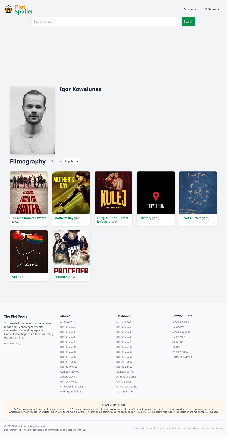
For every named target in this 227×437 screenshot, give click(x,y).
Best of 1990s (68, 356)
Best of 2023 (67, 336)
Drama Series (124, 366)
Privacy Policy (180, 351)
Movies (188, 9)
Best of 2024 (67, 332)
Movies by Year (181, 332)
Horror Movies (68, 381)
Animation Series (126, 376)
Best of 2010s (68, 346)
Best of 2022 (67, 341)
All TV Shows (123, 322)
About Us (177, 341)
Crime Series (123, 381)
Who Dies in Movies (72, 386)
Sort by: (56, 161)
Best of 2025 (67, 327)
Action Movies (68, 376)
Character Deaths (126, 386)
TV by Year (178, 336)
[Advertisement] (113, 55)
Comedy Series (125, 371)
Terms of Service (182, 356)
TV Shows (209, 9)
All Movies (66, 322)
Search (188, 21)
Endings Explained (71, 391)
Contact (176, 346)
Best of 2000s (68, 351)
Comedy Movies (69, 371)
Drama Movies (68, 366)
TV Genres (178, 327)
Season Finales (125, 391)
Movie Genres (180, 322)
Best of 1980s (68, 361)
